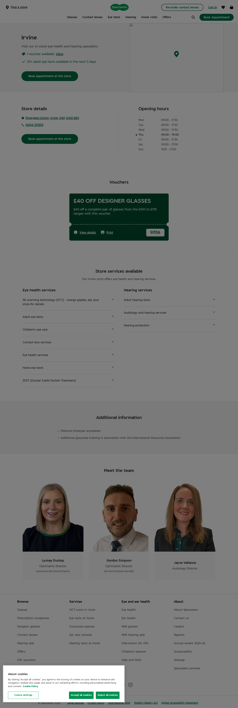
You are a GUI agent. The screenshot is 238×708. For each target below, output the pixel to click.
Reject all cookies (108, 695)
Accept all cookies (81, 695)
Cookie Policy (30, 686)
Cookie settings (23, 695)
